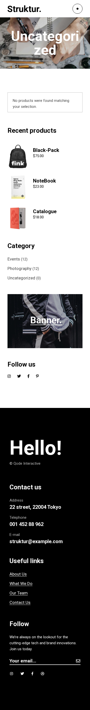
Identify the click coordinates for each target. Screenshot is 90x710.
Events (14, 259)
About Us (18, 574)
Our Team (19, 592)
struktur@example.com (36, 541)
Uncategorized (21, 277)
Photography (20, 268)
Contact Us (20, 602)
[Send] (78, 661)
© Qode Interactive (25, 463)
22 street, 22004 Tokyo (35, 507)
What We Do (21, 583)
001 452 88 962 (27, 524)
